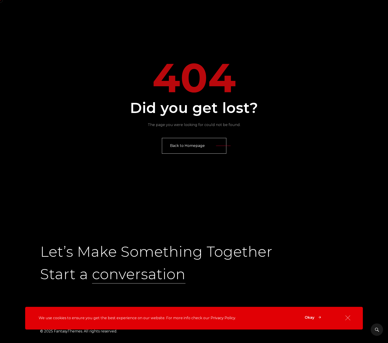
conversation (138, 274)
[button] (194, 146)
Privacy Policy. (223, 318)
